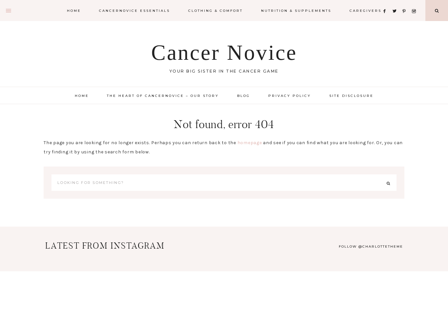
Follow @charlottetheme (371, 246)
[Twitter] (396, 3)
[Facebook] (386, 3)
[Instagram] (415, 3)
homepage (249, 142)
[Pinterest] (406, 3)
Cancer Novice (224, 52)
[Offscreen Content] (9, 10)
